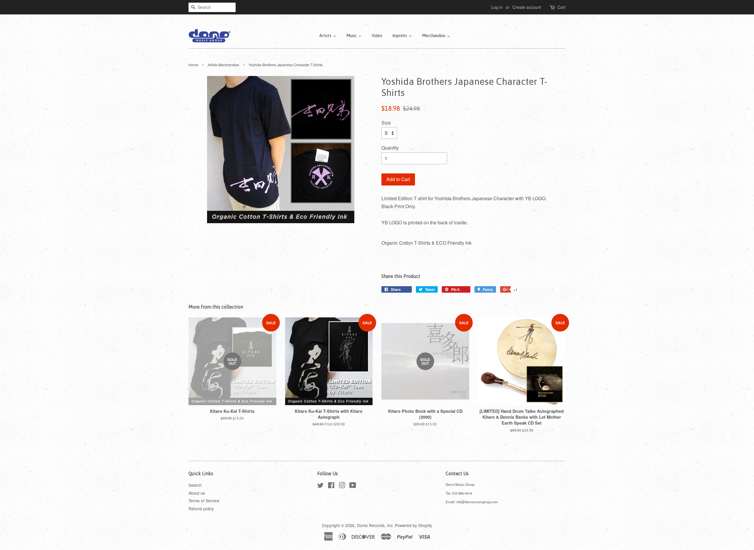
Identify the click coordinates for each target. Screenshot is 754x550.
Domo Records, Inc (375, 525)
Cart (562, 7)
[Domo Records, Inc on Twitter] (320, 486)
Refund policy (201, 508)
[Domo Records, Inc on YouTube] (352, 486)
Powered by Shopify (413, 525)
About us (196, 493)
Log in (497, 7)
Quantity (390, 147)
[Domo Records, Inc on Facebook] (331, 486)
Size (386, 122)
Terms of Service (203, 500)
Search (195, 485)
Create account (526, 7)
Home (193, 64)
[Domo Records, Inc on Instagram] (342, 486)
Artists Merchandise (223, 64)
